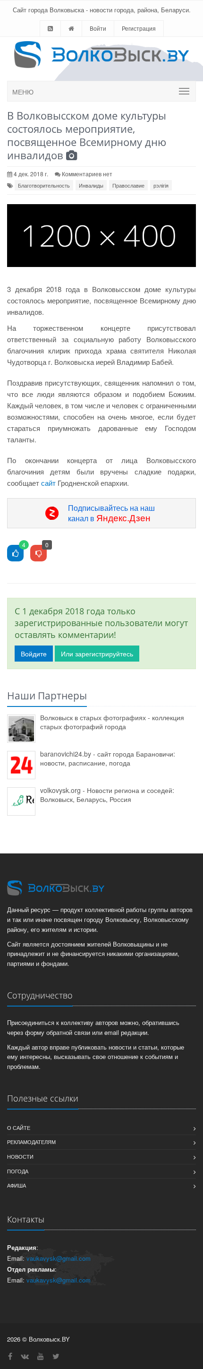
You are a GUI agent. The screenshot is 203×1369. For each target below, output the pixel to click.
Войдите (34, 653)
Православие (128, 185)
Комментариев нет (87, 174)
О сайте (18, 1127)
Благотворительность (44, 185)
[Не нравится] (38, 553)
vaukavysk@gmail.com (58, 1258)
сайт (48, 483)
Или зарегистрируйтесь (97, 653)
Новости (20, 1156)
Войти (98, 28)
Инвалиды (91, 185)
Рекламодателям (31, 1141)
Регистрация (139, 28)
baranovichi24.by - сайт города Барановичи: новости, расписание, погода (107, 758)
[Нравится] (15, 553)
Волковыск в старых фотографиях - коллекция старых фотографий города (112, 722)
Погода (17, 1171)
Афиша (16, 1185)
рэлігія (161, 185)
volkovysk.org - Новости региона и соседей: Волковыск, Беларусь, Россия (107, 794)
